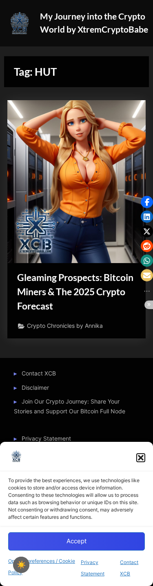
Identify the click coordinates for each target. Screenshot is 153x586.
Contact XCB (39, 373)
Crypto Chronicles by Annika (65, 326)
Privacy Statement (46, 438)
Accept (76, 541)
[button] (141, 458)
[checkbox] (21, 565)
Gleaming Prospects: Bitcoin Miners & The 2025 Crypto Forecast (75, 292)
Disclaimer (35, 387)
